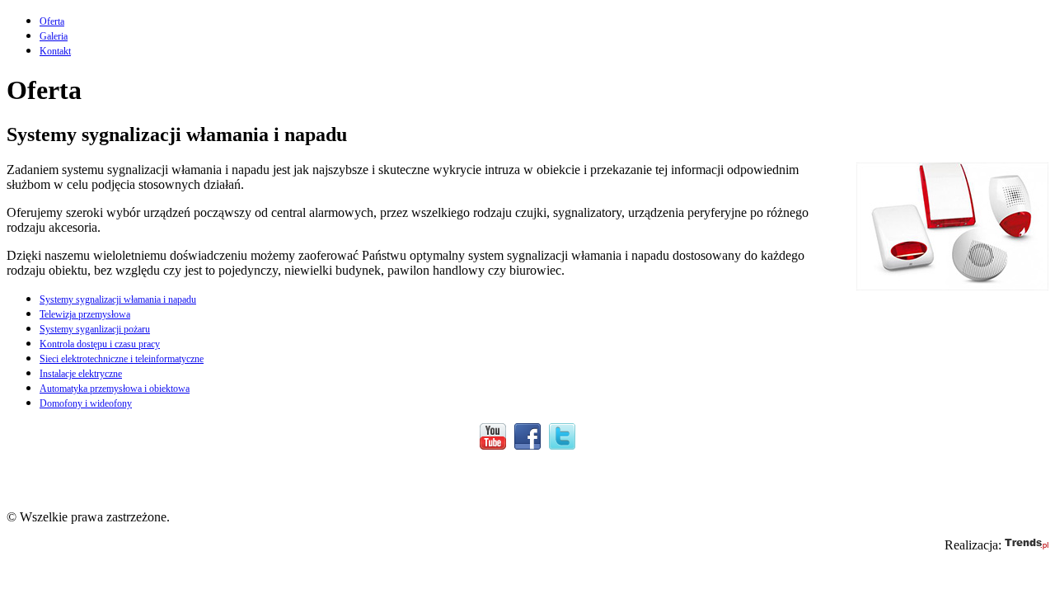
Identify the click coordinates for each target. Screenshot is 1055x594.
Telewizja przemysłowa (85, 314)
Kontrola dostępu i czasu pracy (100, 344)
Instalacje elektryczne (81, 374)
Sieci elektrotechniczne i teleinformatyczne (122, 359)
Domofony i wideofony (86, 403)
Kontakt (55, 51)
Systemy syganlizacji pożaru (95, 329)
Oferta (52, 21)
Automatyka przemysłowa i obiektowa (115, 388)
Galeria (54, 36)
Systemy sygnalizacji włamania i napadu (118, 299)
